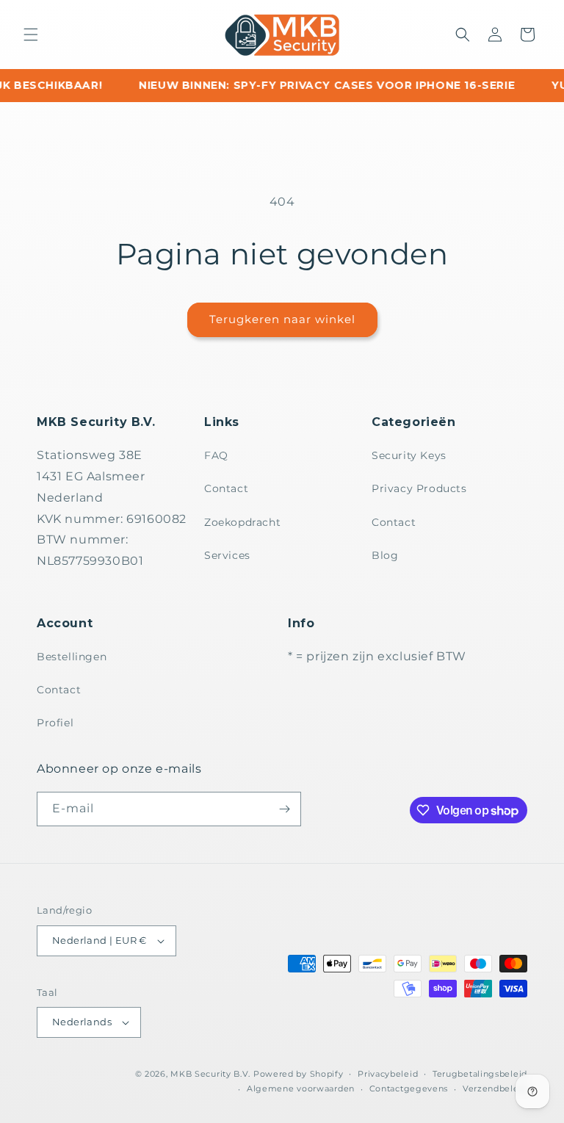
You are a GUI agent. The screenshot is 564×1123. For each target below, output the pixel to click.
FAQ (216, 455)
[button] (31, 34)
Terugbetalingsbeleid (480, 1074)
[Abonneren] (284, 809)
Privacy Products (419, 488)
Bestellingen (71, 656)
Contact (226, 488)
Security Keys (409, 455)
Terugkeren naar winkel (282, 319)
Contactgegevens (409, 1088)
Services (227, 555)
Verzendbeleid (495, 1088)
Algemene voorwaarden (301, 1088)
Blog (385, 555)
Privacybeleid (388, 1074)
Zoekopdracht (242, 522)
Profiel (55, 722)
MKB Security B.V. (210, 1074)
